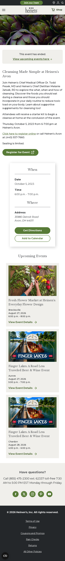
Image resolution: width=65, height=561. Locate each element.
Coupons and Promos (32, 533)
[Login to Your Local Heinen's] (58, 3)
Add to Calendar (32, 238)
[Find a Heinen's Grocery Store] (54, 3)
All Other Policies (33, 551)
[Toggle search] (62, 3)
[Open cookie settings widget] (5, 555)
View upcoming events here (31, 59)
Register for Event (18, 152)
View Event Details (32, 322)
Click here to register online (19, 133)
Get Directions (32, 230)
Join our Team (31, 3)
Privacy (32, 527)
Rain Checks (32, 539)
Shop (59, 10)
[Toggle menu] (4, 10)
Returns (32, 545)
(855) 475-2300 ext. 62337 (26, 478)
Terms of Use (33, 521)
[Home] (29, 10)
